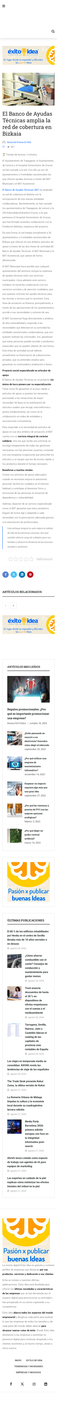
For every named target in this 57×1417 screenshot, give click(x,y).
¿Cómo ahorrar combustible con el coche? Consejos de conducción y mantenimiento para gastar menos (36, 966)
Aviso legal (14, 1404)
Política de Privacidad (33, 1404)
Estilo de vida (34, 1360)
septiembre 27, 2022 (35, 795)
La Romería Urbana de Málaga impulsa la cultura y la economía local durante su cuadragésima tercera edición (25, 1103)
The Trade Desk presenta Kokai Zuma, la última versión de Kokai (26, 1083)
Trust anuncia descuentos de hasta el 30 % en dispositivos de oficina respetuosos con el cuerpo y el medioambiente (37, 1000)
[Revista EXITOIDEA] (28, 19)
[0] (3, 147)
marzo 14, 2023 (33, 842)
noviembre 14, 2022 (35, 774)
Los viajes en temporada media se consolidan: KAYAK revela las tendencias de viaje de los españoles (28, 1065)
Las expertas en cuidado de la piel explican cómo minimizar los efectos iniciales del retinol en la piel (28, 1182)
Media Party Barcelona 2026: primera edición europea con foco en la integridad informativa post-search (36, 1134)
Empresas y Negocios (28, 1372)
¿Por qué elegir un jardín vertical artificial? (34, 834)
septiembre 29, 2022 (35, 749)
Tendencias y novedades (28, 1366)
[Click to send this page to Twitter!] (14, 574)
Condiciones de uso (35, 1409)
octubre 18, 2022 (38, 723)
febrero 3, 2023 (32, 821)
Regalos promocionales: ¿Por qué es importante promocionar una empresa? (28, 713)
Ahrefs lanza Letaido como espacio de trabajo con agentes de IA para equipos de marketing (27, 1162)
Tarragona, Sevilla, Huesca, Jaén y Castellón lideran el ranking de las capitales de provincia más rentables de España (36, 1037)
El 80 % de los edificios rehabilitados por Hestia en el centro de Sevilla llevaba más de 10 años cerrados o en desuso (28, 937)
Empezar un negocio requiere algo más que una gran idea (36, 787)
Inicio (18, 1360)
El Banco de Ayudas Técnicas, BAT (20, 189)
